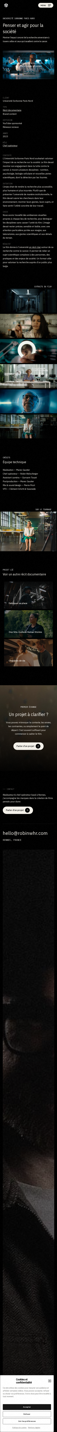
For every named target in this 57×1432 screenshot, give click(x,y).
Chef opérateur (10, 145)
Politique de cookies (19, 1427)
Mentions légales (34, 1427)
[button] (49, 1381)
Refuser (26, 1414)
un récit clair (35, 247)
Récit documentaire (12, 110)
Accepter (27, 1407)
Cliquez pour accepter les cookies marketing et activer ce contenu (28, 64)
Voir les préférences (27, 1421)
